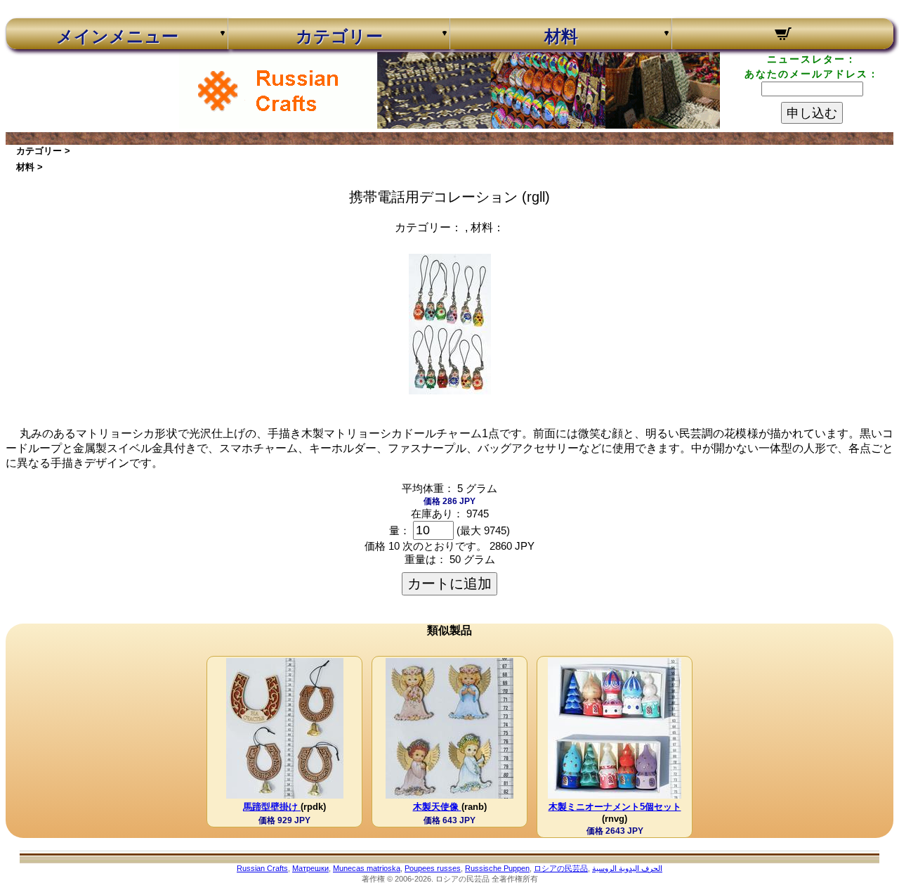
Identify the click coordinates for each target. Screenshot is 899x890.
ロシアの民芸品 (561, 868)
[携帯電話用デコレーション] (450, 390)
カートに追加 (449, 583)
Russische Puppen (497, 868)
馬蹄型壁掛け (272, 806)
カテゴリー (339, 36)
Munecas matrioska (366, 868)
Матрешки (310, 868)
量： (399, 530)
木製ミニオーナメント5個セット (615, 806)
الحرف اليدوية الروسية (627, 868)
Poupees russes (433, 868)
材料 (561, 36)
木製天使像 (437, 806)
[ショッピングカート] (782, 35)
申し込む (812, 113)
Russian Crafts (262, 868)
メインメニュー (117, 36)
